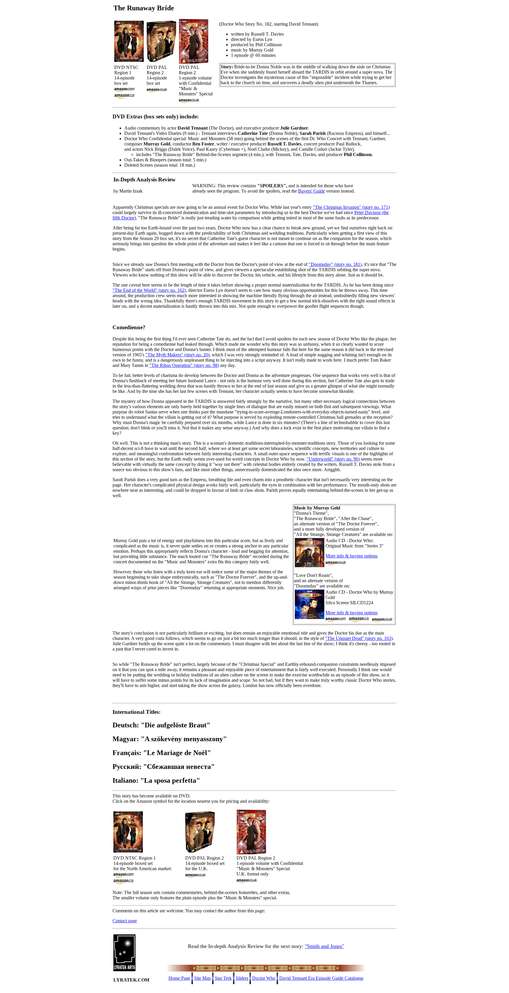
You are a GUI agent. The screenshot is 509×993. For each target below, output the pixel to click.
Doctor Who (263, 978)
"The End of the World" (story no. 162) (149, 290)
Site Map (202, 978)
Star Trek (223, 978)
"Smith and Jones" (324, 946)
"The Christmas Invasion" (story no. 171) (351, 207)
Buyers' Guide (311, 190)
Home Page (179, 978)
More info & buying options (351, 555)
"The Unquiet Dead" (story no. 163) (359, 638)
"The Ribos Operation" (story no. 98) (184, 365)
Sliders (242, 978)
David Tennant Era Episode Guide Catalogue (321, 978)
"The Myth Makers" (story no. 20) (177, 354)
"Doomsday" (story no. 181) (335, 264)
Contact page (125, 920)
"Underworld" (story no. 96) (333, 458)
